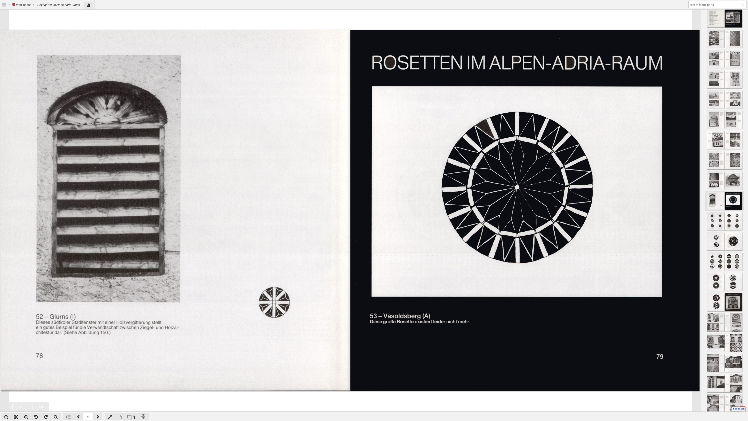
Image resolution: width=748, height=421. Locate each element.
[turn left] (36, 416)
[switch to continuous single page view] (143, 416)
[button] (739, 409)
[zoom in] (26, 416)
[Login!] (88, 5)
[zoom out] (6, 416)
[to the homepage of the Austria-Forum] (4, 5)
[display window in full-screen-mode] (110, 416)
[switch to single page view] (119, 416)
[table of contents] (68, 416)
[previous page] (78, 416)
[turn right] (46, 416)
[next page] (97, 416)
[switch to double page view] (131, 416)
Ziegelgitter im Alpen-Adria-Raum (58, 5)
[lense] (56, 416)
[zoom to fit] (16, 416)
